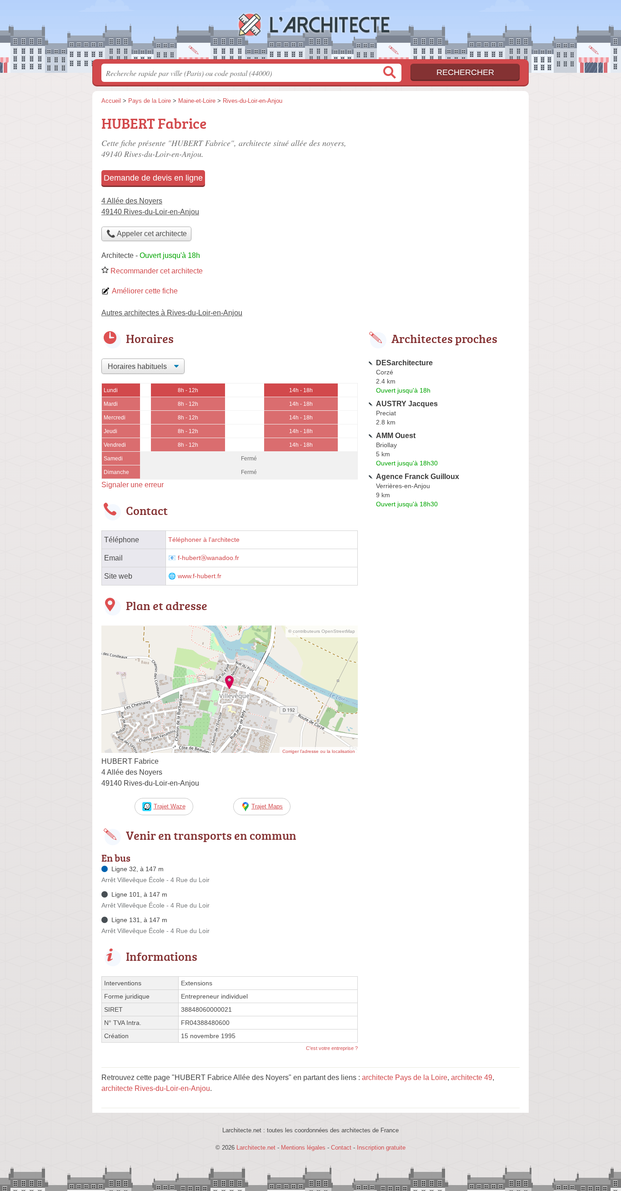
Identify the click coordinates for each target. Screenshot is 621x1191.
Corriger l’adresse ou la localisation (318, 751)
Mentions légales (303, 1147)
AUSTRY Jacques (407, 404)
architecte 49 (471, 1077)
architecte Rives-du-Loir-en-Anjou (155, 1088)
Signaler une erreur (132, 485)
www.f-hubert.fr (199, 576)
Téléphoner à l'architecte (204, 539)
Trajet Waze (169, 806)
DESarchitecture (404, 363)
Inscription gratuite (381, 1147)
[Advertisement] (443, 175)
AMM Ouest (396, 435)
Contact (341, 1147)
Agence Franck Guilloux (417, 476)
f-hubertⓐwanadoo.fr (208, 558)
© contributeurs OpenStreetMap (321, 631)
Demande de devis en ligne (153, 177)
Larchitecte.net (310, 32)
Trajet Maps (267, 806)
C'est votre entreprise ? (332, 1048)
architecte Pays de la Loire (404, 1077)
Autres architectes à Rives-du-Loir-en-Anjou (171, 313)
